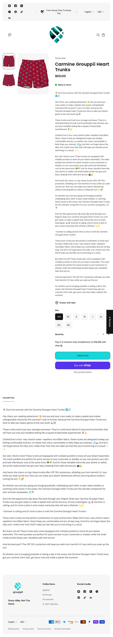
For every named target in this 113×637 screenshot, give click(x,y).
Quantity (59, 334)
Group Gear (60, 58)
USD (99, 12)
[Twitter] (22, 6)
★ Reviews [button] (109, 322)
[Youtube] (9, 12)
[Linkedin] (9, 18)
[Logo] (56, 35)
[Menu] (10, 35)
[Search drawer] (98, 35)
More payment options (83, 372)
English (88, 12)
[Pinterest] (16, 12)
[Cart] (103, 35)
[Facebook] (16, 6)
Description (8, 398)
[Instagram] (9, 6)
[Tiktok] (22, 12)
